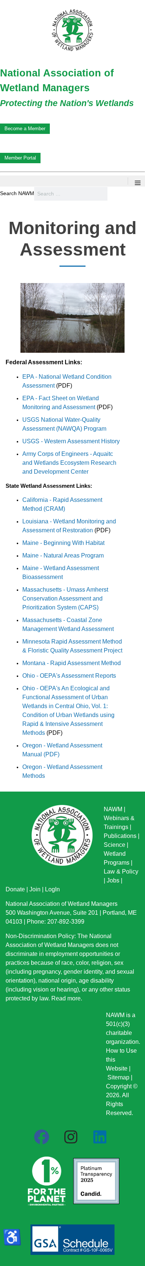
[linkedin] (100, 1137)
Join (35, 889)
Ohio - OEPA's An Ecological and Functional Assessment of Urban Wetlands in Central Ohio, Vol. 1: (66, 697)
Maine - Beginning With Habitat (63, 543)
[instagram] (71, 1137)
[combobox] (70, 194)
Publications (120, 836)
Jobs (113, 880)
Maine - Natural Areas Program (63, 555)
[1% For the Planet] (45, 1178)
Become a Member (24, 128)
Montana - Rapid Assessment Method (71, 663)
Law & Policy (121, 871)
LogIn (52, 889)
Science (114, 845)
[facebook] (42, 1137)
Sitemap (118, 1077)
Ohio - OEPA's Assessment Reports (69, 676)
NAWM (113, 809)
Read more (66, 998)
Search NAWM (17, 193)
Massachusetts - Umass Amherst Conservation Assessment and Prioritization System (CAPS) (65, 598)
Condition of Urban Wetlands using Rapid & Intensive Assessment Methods (68, 724)
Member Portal (20, 158)
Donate (15, 889)
